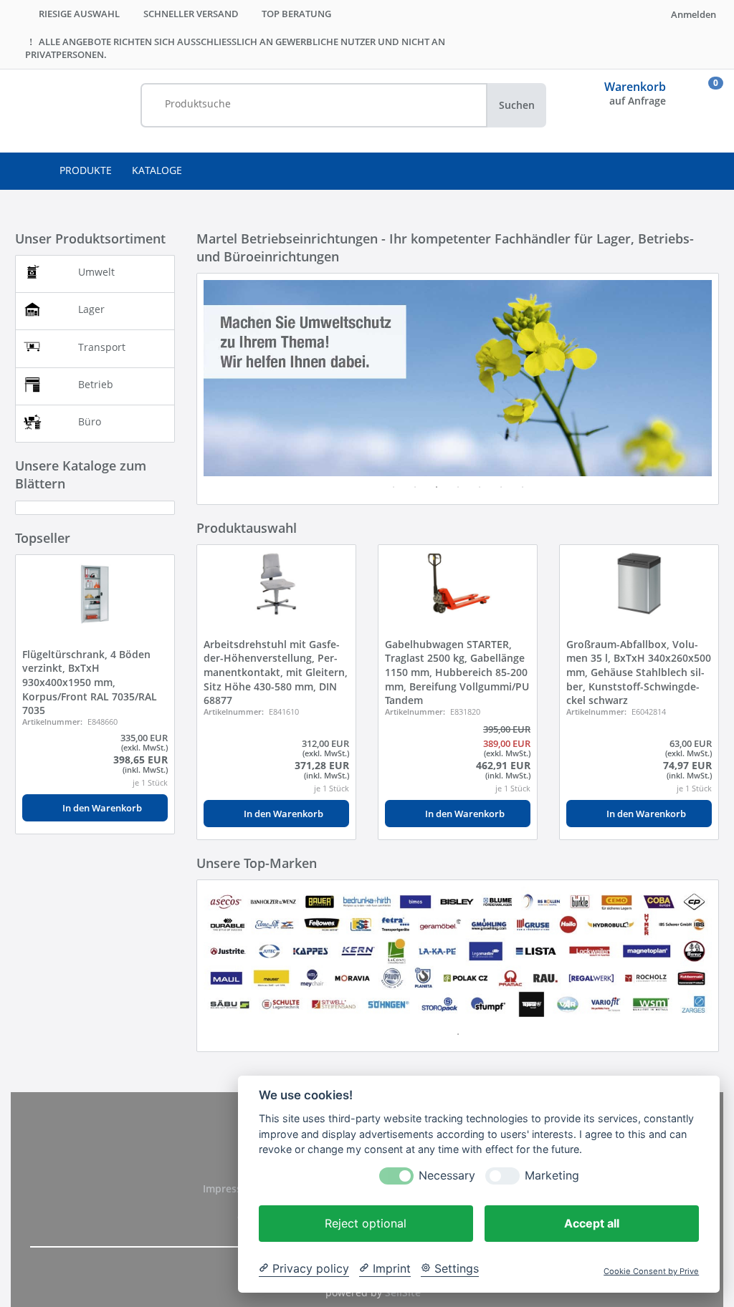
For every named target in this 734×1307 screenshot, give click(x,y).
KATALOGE (157, 170)
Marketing (552, 1175)
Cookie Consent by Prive (651, 1271)
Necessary (447, 1175)
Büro (89, 421)
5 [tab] (479, 487)
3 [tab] (436, 487)
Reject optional (365, 1223)
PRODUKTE (85, 170)
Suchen (517, 105)
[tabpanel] (458, 378)
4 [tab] (458, 487)
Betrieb (95, 384)
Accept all (591, 1223)
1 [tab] (393, 487)
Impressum (231, 1188)
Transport (101, 347)
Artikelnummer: (52, 721)
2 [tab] (415, 487)
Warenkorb (635, 87)
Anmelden (692, 14)
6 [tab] (501, 487)
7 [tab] (522, 487)
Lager (91, 309)
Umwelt (96, 272)
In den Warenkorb (101, 807)
